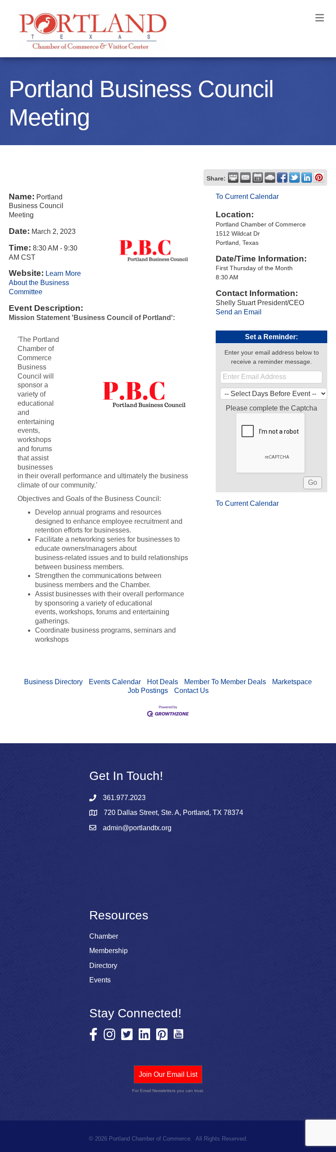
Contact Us (191, 690)
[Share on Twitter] (294, 177)
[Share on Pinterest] (319, 177)
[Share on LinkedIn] (306, 177)
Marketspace (292, 682)
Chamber (103, 936)
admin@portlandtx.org (137, 828)
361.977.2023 (124, 797)
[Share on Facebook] (282, 177)
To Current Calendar (247, 196)
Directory (103, 965)
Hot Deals (162, 682)
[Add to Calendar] (257, 177)
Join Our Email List (168, 1074)
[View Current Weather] (270, 177)
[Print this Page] (233, 177)
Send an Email (239, 312)
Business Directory (53, 682)
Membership (108, 950)
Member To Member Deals (225, 682)
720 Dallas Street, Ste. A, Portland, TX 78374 (173, 812)
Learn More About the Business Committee (45, 283)
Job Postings (148, 690)
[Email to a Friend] (245, 177)
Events (100, 980)
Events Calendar (115, 682)
